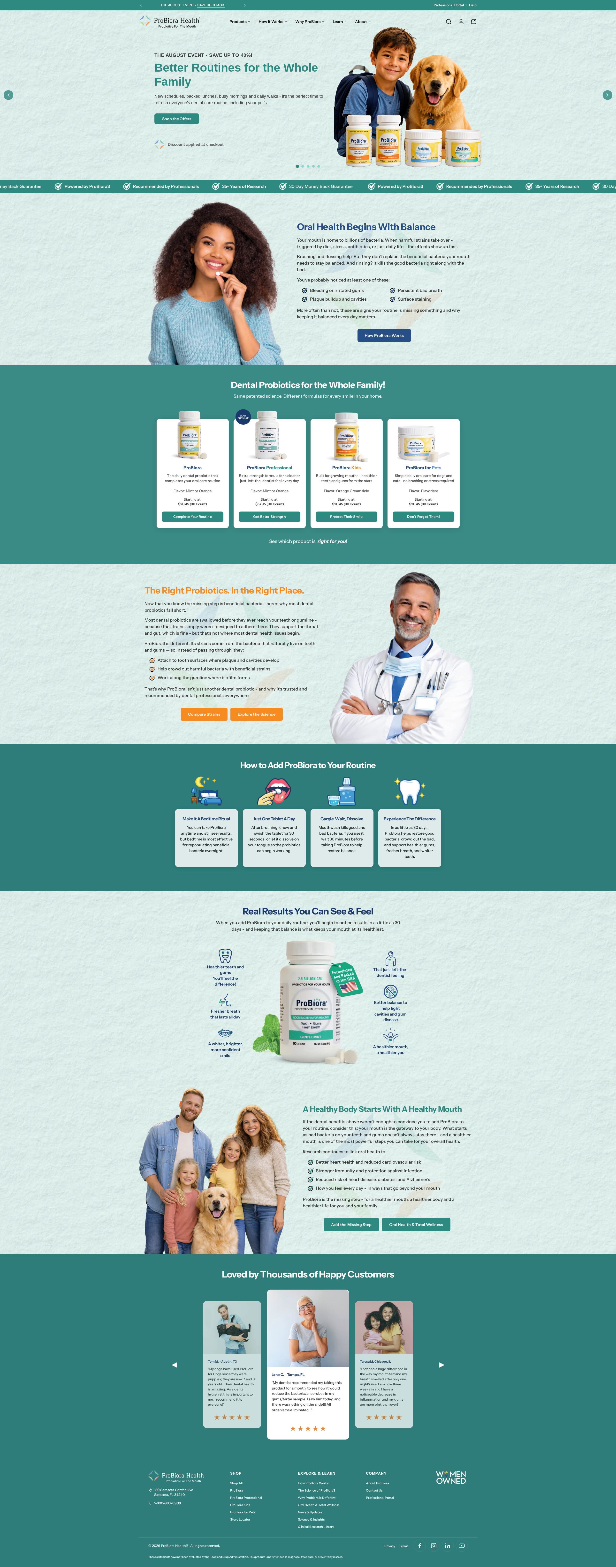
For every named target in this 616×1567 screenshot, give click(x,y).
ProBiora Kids (240, 1505)
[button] (140, 5)
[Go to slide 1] (297, 166)
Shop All (236, 1483)
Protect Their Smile (346, 516)
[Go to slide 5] (318, 166)
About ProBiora (377, 1483)
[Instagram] (434, 1546)
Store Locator (240, 1519)
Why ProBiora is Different (316, 1498)
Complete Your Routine (192, 516)
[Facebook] (420, 1546)
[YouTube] (462, 1546)
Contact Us (374, 1490)
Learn (338, 21)
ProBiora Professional (246, 1498)
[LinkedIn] (448, 1546)
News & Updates (310, 1512)
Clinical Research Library (316, 1527)
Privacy (389, 1546)
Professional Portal (449, 5)
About (361, 21)
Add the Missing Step (351, 1224)
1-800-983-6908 (167, 1503)
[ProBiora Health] (170, 21)
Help (473, 5)
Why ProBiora (308, 21)
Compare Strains (204, 714)
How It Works (271, 21)
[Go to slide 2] (302, 166)
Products (238, 21)
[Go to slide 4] (313, 166)
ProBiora (236, 1490)
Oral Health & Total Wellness (416, 1224)
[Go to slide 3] (308, 166)
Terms (403, 1546)
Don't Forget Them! (423, 516)
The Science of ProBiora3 (316, 1490)
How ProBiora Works (384, 335)
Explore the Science (256, 714)
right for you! (332, 541)
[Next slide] (607, 95)
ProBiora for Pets (242, 1512)
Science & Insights (311, 1519)
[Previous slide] (8, 95)
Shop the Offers (176, 118)
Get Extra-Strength (269, 516)
